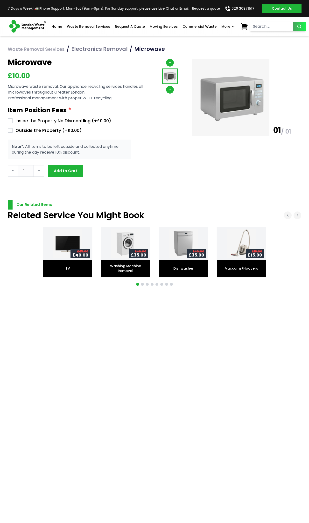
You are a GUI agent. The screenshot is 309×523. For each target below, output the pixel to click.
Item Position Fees (39, 110)
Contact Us (282, 8)
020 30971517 (243, 8)
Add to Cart (65, 171)
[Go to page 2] (142, 284)
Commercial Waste (200, 26)
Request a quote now (207, 8)
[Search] (299, 26)
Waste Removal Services (88, 26)
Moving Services (164, 26)
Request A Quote (130, 26)
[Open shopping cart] (244, 26)
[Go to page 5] (156, 284)
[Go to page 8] (171, 284)
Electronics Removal (99, 49)
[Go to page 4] (152, 284)
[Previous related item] (288, 215)
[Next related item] (297, 215)
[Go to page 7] (166, 284)
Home (57, 26)
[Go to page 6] (161, 284)
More (225, 26)
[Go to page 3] (147, 284)
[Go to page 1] (137, 284)
